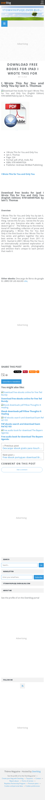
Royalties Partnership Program (15, 783)
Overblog (36, 771)
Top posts (29, 778)
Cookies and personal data (13, 786)
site (25, 281)
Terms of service (27, 781)
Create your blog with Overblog (13, 778)
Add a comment (22, 470)
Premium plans (33, 783)
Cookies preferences (33, 786)
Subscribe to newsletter (11, 381)
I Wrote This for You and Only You (18, 174)
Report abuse (14, 781)
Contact (38, 778)
